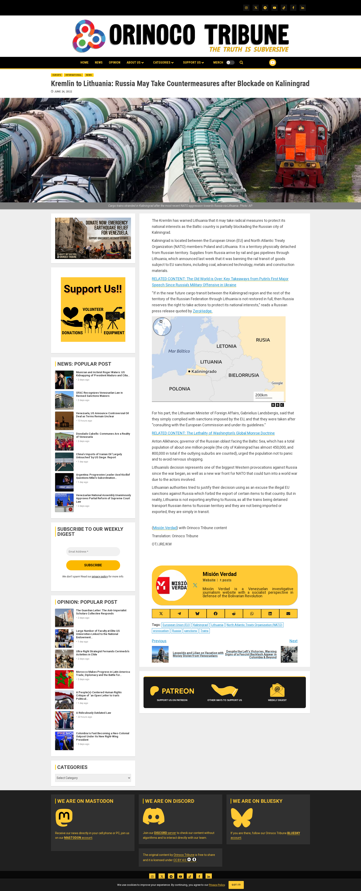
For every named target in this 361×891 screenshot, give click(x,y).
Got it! (236, 884)
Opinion (114, 62)
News (99, 62)
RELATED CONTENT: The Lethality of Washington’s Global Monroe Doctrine (213, 433)
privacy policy (100, 576)
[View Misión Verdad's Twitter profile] (195, 585)
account (78, 837)
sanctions (190, 630)
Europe (57, 75)
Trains (204, 630)
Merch (218, 62)
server (165, 833)
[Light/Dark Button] (230, 62)
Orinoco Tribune (184, 855)
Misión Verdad (165, 528)
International (73, 75)
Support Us (192, 62)
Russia (176, 630)
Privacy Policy (217, 884)
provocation (161, 630)
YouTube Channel (266, 62)
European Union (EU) (176, 625)
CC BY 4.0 (179, 860)
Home (84, 62)
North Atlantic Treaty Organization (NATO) (254, 625)
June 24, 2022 (63, 91)
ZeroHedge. (202, 311)
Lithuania (217, 625)
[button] (241, 62)
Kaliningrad (200, 625)
